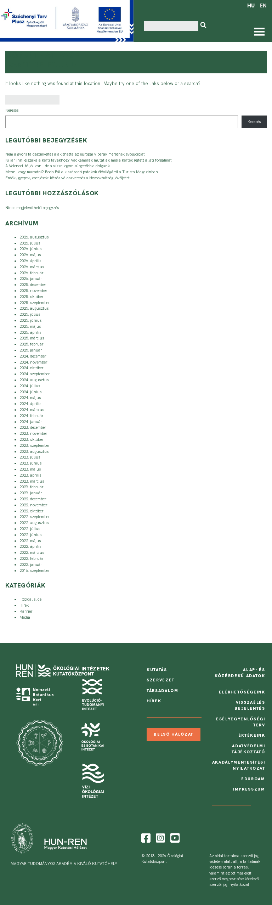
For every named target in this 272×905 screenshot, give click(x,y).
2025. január (30, 350)
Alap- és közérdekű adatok (240, 672)
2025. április (30, 332)
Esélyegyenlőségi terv (240, 721)
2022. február (31, 558)
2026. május (30, 254)
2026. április (30, 260)
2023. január (30, 492)
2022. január (30, 564)
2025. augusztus (34, 308)
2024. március (31, 409)
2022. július (29, 528)
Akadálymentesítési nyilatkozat (238, 765)
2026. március (31, 266)
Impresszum (249, 789)
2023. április (30, 475)
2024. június (30, 391)
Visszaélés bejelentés (249, 705)
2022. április (30, 546)
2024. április (30, 403)
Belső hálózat (173, 734)
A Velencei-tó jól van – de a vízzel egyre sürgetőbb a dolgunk (57, 165)
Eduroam (253, 778)
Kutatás (157, 669)
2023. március (31, 481)
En (263, 5)
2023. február (31, 486)
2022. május (30, 540)
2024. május (30, 397)
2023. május (30, 469)
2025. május (30, 326)
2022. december (32, 498)
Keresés (11, 110)
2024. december (32, 356)
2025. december (32, 284)
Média (24, 617)
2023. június (30, 463)
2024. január (30, 421)
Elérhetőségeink (242, 692)
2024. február (31, 415)
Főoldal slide (30, 599)
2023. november (33, 433)
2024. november (33, 362)
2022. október (31, 510)
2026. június (30, 248)
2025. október (31, 296)
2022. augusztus (34, 522)
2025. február (31, 344)
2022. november (33, 504)
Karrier (26, 611)
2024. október (31, 367)
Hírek (24, 605)
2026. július (29, 243)
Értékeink (251, 735)
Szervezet (161, 680)
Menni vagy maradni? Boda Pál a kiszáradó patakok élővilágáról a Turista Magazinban (81, 171)
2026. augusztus (34, 237)
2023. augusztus (34, 451)
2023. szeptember (34, 445)
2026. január (30, 278)
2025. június (30, 320)
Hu (251, 5)
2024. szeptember (34, 373)
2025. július (29, 314)
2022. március (31, 552)
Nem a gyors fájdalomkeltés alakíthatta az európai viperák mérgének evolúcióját (75, 154)
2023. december (32, 427)
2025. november (33, 290)
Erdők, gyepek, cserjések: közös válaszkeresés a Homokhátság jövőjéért (67, 177)
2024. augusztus (34, 379)
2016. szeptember (34, 570)
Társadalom (162, 690)
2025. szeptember (34, 302)
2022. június (30, 534)
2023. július (29, 457)
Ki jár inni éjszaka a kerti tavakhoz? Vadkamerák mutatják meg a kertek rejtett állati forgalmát (88, 160)
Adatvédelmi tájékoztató (248, 748)
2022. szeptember (34, 516)
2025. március (31, 338)
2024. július (29, 385)
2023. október (31, 439)
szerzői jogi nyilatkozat (229, 884)
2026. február (31, 272)
